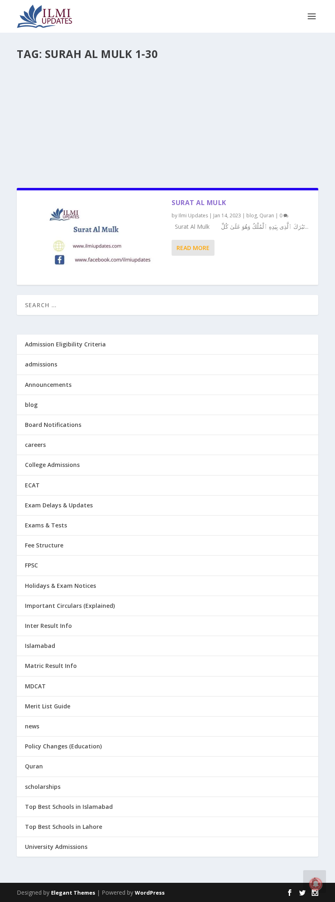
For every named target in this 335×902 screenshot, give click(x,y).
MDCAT (35, 686)
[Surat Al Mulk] (94, 238)
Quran (266, 215)
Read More (193, 248)
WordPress (150, 892)
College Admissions (52, 465)
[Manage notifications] (315, 884)
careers (35, 445)
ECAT (32, 485)
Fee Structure (44, 545)
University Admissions (56, 847)
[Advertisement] (167, 121)
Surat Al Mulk (199, 202)
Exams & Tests (46, 525)
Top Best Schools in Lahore (63, 827)
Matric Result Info (51, 666)
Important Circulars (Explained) (70, 606)
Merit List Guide (47, 706)
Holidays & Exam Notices (60, 585)
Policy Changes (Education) (63, 746)
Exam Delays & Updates (59, 505)
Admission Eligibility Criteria (65, 344)
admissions (41, 364)
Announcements (48, 384)
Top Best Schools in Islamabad (69, 806)
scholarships (42, 786)
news (32, 726)
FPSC (31, 565)
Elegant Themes (73, 892)
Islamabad (40, 646)
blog (251, 215)
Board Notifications (53, 425)
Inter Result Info (48, 626)
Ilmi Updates (193, 215)
